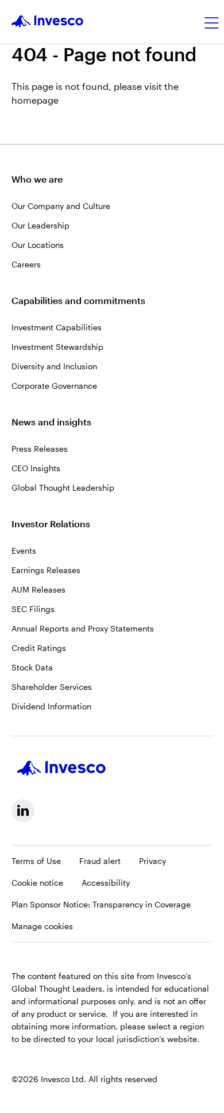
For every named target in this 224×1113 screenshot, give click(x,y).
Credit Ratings (38, 648)
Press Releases (39, 448)
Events (23, 550)
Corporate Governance (54, 385)
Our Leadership (40, 225)
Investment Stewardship (57, 347)
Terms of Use (36, 861)
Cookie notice (37, 882)
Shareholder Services (51, 687)
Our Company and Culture (60, 206)
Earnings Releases (45, 570)
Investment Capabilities (56, 327)
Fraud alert (100, 861)
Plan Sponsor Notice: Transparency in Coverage (101, 904)
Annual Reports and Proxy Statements (82, 628)
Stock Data (32, 667)
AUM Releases (38, 589)
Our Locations (37, 245)
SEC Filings (33, 609)
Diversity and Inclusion (54, 366)
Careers (26, 264)
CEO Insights (35, 468)
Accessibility (106, 882)
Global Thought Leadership (62, 487)
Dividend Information (51, 706)
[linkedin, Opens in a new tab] (22, 810)
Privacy (152, 861)
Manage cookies (42, 926)
